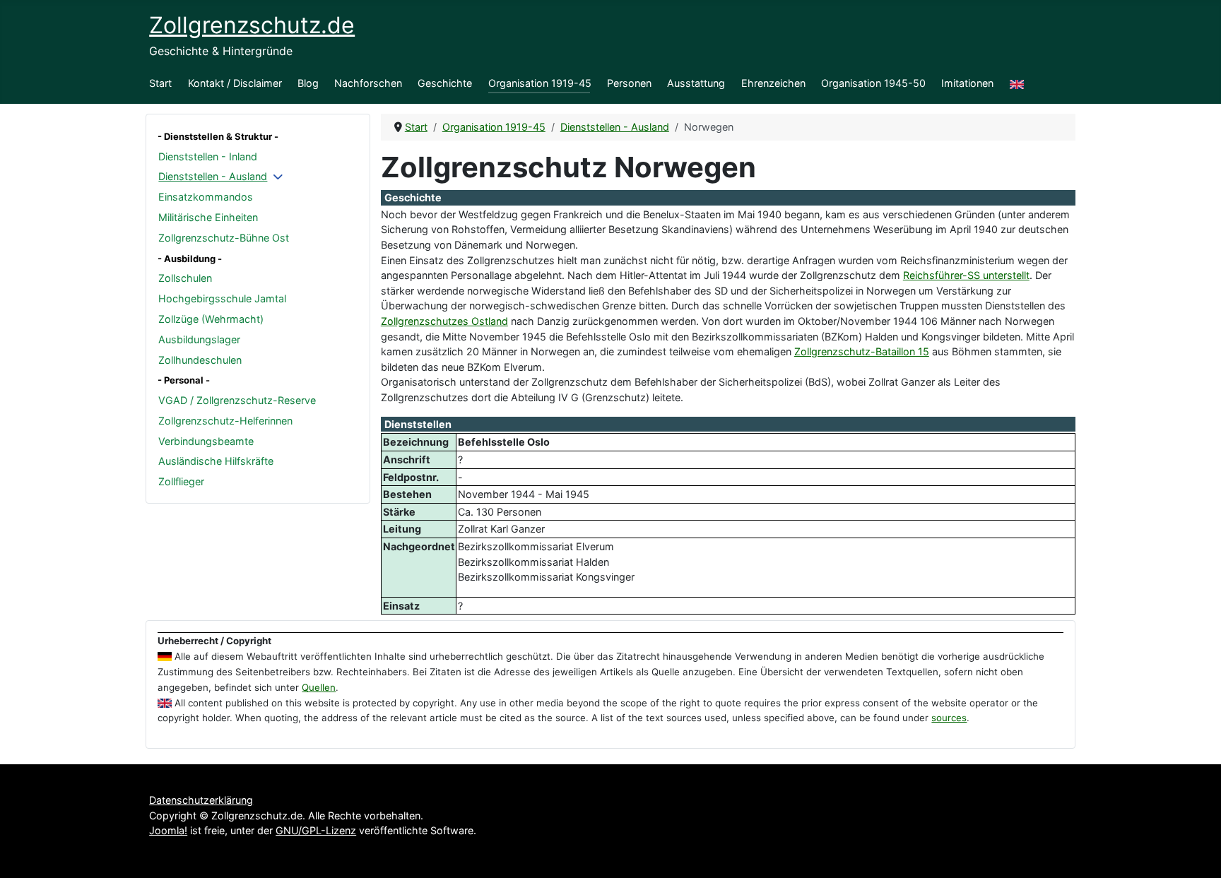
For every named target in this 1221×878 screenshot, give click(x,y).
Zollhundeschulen (200, 360)
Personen (629, 83)
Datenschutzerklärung (201, 800)
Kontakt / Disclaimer (235, 83)
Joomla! (168, 830)
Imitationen (967, 83)
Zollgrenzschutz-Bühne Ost (223, 238)
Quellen (319, 687)
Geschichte (445, 83)
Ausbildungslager (199, 339)
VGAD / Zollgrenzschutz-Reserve (237, 400)
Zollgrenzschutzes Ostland (444, 321)
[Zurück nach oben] (1198, 853)
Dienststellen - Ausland (212, 176)
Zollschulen (185, 278)
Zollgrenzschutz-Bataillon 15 (861, 351)
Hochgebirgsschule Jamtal (222, 298)
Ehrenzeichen (773, 83)
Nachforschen (368, 83)
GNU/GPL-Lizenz (316, 830)
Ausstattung (696, 83)
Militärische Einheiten (208, 217)
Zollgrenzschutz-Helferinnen (225, 421)
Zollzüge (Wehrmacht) (211, 319)
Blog (308, 83)
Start (160, 83)
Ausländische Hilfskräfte (215, 461)
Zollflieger (181, 481)
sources (949, 717)
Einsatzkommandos (205, 197)
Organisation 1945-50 (873, 83)
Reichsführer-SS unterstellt (966, 275)
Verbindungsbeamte (206, 441)
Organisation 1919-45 (539, 83)
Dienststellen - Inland (207, 156)
